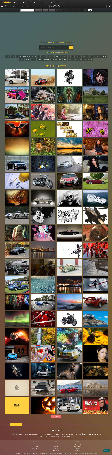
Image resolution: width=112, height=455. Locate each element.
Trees (39, 59)
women (90, 59)
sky (70, 59)
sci (72, 56)
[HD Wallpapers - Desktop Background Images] (6, 2)
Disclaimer (77, 450)
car (85, 59)
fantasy (19, 56)
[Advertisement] (56, 27)
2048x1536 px (26, 56)
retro (65, 59)
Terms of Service (77, 446)
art (39, 56)
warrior (58, 56)
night (74, 59)
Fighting (93, 56)
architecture (46, 59)
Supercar (78, 56)
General (39, 10)
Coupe (99, 56)
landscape (50, 56)
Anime (45, 10)
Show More (56, 416)
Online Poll (56, 446)
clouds (80, 59)
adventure (85, 56)
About (56, 444)
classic (43, 56)
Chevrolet (54, 59)
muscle (34, 59)
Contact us (56, 448)
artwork (64, 56)
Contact (80, 453)
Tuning (21, 59)
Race (104, 56)
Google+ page (35, 448)
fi (74, 434)
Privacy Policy (77, 448)
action (34, 56)
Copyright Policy (77, 444)
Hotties (59, 10)
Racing (27, 59)
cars (13, 56)
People (52, 10)
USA (60, 59)
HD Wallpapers (56, 450)
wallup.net (17, 453)
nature (8, 56)
